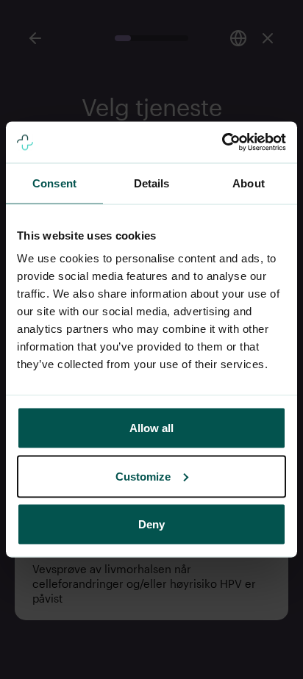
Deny (151, 524)
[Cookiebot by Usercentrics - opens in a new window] (221, 142)
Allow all (151, 428)
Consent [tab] (54, 182)
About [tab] (248, 182)
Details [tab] (152, 182)
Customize (143, 476)
